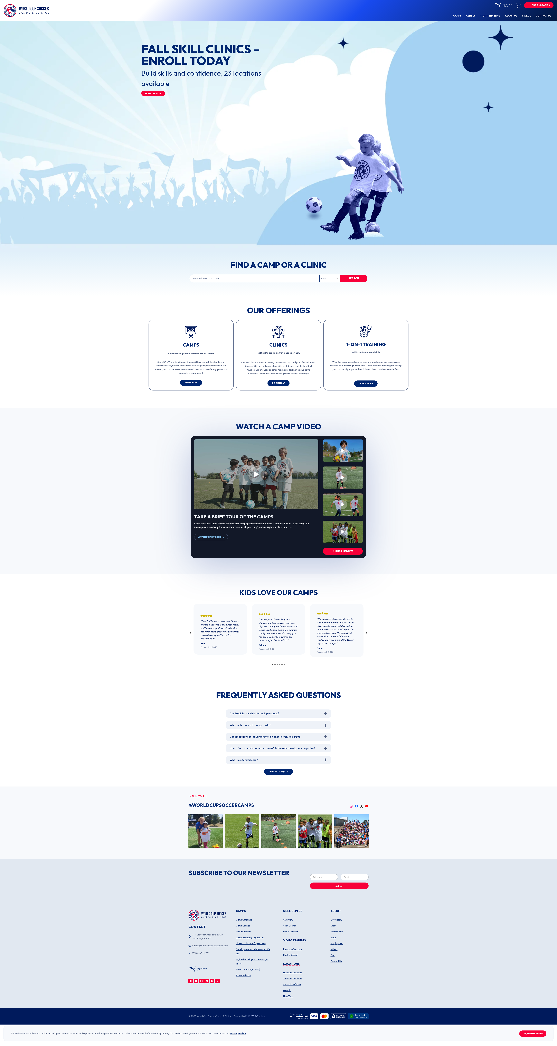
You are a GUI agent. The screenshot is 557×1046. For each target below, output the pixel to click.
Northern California (292, 972)
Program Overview (292, 949)
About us (511, 15)
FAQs (333, 937)
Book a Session (290, 954)
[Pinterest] (212, 981)
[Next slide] (366, 632)
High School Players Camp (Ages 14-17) (252, 961)
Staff (333, 925)
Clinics (471, 15)
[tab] (272, 664)
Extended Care (243, 975)
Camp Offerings (244, 919)
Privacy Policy (238, 1033)
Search (353, 278)
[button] (256, 474)
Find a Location (243, 931)
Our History (336, 919)
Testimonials (337, 931)
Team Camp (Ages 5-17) (248, 969)
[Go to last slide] (190, 632)
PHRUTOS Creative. (255, 1016)
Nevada (287, 990)
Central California (292, 984)
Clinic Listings (289, 925)
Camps (457, 15)
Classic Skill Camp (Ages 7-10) (251, 943)
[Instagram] (190, 981)
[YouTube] (196, 981)
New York (288, 996)
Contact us (543, 15)
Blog (333, 955)
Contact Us (336, 961)
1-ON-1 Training (490, 15)
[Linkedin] (206, 981)
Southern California (292, 978)
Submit (339, 885)
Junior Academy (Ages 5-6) (250, 937)
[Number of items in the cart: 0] (518, 5)
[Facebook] (201, 981)
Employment (337, 943)
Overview (288, 919)
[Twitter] (217, 981)
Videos (526, 15)
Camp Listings (243, 925)
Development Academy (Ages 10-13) (253, 951)
